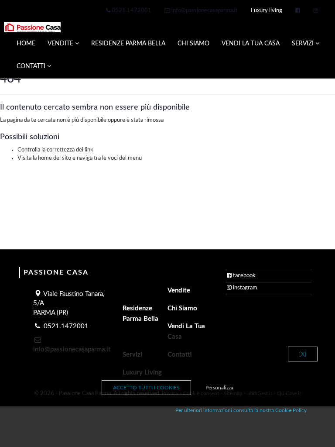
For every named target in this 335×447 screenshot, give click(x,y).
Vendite (61, 44)
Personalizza (219, 387)
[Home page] (32, 27)
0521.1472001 (130, 11)
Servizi (303, 44)
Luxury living (266, 11)
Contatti (32, 66)
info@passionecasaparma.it (204, 11)
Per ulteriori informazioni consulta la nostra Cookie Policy (241, 410)
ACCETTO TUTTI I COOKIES (146, 387)
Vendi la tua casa (186, 331)
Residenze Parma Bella (140, 313)
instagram (245, 288)
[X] (302, 354)
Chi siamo (182, 308)
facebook (244, 276)
